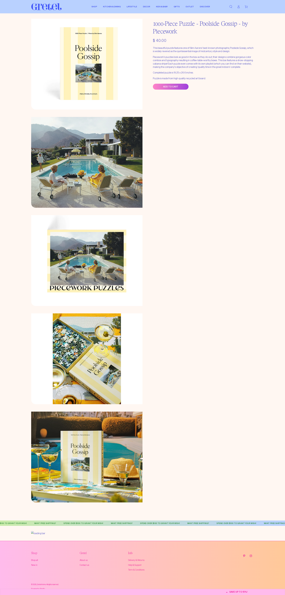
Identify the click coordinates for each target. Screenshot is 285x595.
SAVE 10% (142, 52)
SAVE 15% (142, 37)
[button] (177, 21)
